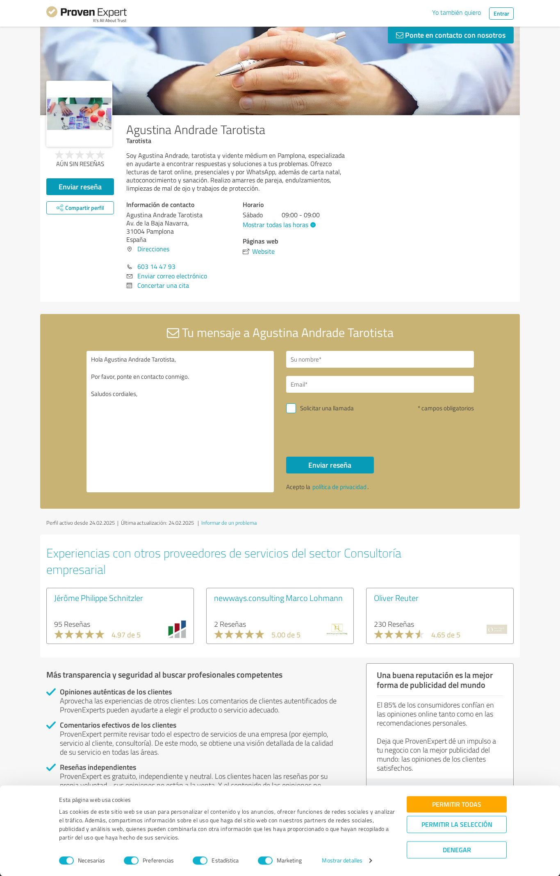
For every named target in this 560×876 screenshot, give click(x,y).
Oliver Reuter (396, 597)
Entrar (501, 13)
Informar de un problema (229, 522)
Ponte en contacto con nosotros (454, 35)
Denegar (457, 849)
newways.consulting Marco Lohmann (278, 597)
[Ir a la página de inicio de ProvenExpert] (86, 15)
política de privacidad (339, 486)
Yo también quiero (456, 12)
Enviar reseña (80, 186)
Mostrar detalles (342, 861)
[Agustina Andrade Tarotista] (79, 114)
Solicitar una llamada (327, 408)
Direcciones (153, 248)
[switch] (131, 860)
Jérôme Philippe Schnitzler (98, 597)
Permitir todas (456, 804)
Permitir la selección (456, 824)
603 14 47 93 (156, 266)
